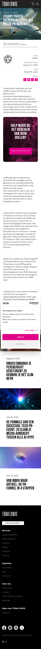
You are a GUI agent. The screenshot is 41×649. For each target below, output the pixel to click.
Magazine (11, 43)
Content (5, 543)
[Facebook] (4, 628)
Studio (5, 547)
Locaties (5, 592)
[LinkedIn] (16, 628)
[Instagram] (10, 628)
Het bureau (7, 588)
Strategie (6, 551)
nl (6, 641)
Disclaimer (5, 635)
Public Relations (9, 539)
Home (4, 43)
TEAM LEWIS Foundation (12, 596)
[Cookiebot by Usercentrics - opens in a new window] (29, 303)
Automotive (7, 568)
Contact (29, 635)
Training (5, 555)
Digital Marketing (9, 535)
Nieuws (17, 43)
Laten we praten (12, 523)
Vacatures (6, 600)
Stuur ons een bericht (20, 151)
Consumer (6, 576)
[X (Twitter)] (22, 628)
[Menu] (32, 3)
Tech (4, 572)
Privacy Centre (14, 635)
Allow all (20, 337)
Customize (19, 344)
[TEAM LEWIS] (9, 4)
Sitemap (23, 635)
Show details (29, 330)
